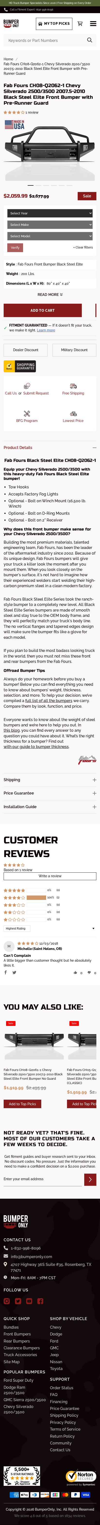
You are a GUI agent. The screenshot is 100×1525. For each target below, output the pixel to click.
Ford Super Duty (18, 1380)
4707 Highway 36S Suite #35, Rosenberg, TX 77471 (51, 1267)
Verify (15, 247)
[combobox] (50, 40)
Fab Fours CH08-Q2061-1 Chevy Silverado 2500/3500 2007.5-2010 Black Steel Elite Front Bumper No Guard (33, 1074)
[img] (28, 943)
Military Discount (74, 350)
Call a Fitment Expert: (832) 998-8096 (31, 9)
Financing (58, 1401)
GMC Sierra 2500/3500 (25, 1399)
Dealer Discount (25, 350)
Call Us (11, 393)
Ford (54, 1341)
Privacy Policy (63, 1422)
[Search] (89, 40)
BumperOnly (45, 1509)
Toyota (56, 1368)
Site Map (12, 1362)
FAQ (54, 1394)
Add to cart (43, 310)
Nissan (56, 1362)
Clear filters (83, 247)
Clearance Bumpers (22, 1348)
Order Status (61, 1388)
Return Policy (62, 1436)
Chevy (55, 1327)
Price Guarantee (64, 1408)
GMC (54, 1348)
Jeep (54, 1354)
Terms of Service (65, 1429)
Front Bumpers (17, 1334)
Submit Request (36, 393)
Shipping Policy (64, 1415)
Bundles (11, 1327)
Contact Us (60, 1450)
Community (61, 1443)
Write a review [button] (50, 876)
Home (8, 59)
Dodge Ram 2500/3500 (14, 1390)
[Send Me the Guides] (90, 1180)
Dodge (56, 1334)
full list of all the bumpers (48, 700)
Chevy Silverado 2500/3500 (18, 1409)
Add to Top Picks (22, 1104)
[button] (14, 112)
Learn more (46, 330)
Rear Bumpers (17, 1341)
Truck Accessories (20, 1354)
